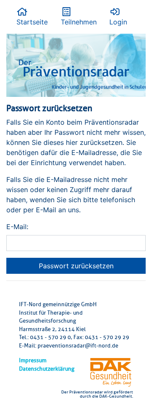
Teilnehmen (79, 22)
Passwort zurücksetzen (76, 266)
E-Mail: (17, 226)
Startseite (32, 22)
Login (118, 22)
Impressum (32, 360)
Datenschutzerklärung (46, 368)
